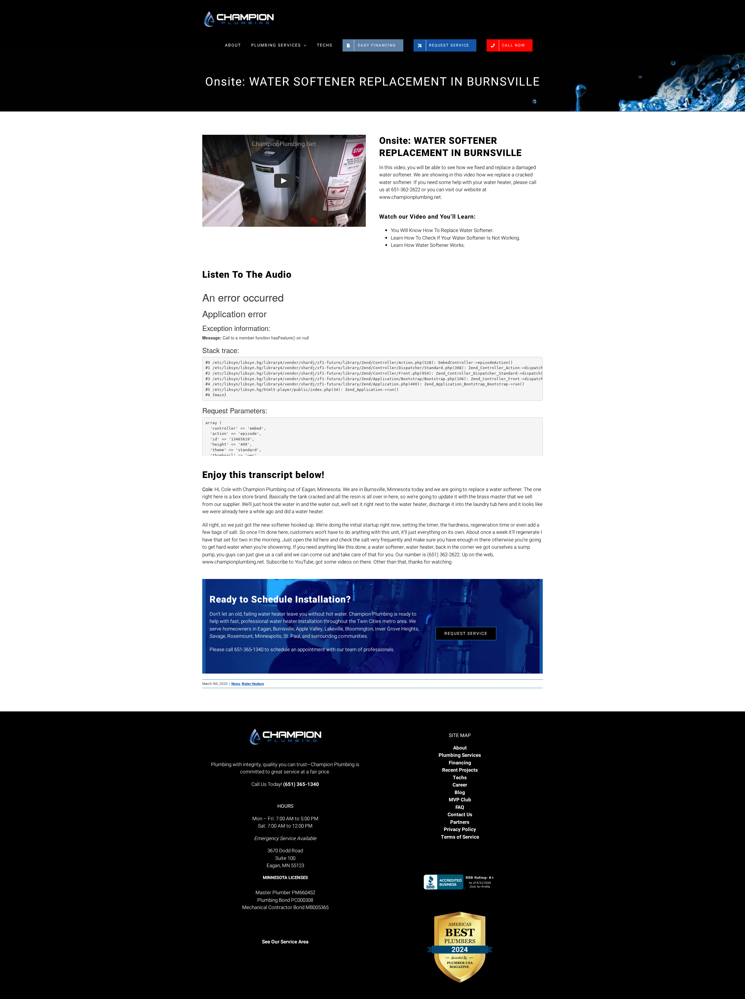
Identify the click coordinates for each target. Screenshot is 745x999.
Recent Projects (460, 770)
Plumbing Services (460, 755)
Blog (460, 792)
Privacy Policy (460, 829)
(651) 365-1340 (301, 784)
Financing (460, 762)
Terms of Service (460, 837)
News (235, 683)
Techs (460, 777)
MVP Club (460, 799)
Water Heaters (253, 683)
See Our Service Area (285, 941)
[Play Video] (284, 181)
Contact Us (460, 814)
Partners (459, 822)
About (460, 748)
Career (460, 785)
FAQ (459, 807)
